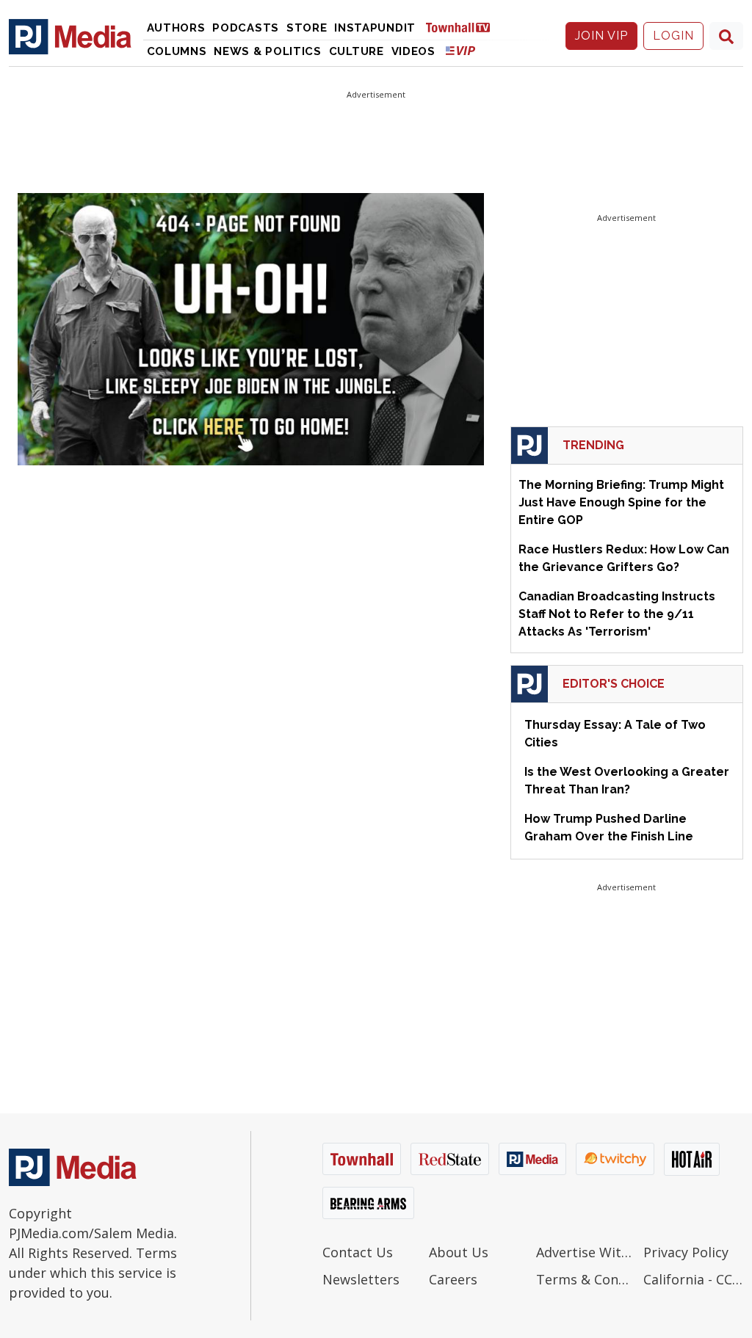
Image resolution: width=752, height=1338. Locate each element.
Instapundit (375, 27)
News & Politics (268, 51)
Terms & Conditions (586, 1279)
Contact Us (357, 1252)
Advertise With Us (586, 1252)
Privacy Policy (685, 1252)
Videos (413, 51)
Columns (177, 51)
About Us (458, 1252)
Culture (356, 51)
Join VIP (601, 36)
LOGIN (673, 36)
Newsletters (361, 1279)
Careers (453, 1279)
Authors (176, 27)
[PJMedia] (70, 36)
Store (307, 27)
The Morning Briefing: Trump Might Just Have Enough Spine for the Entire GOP (621, 502)
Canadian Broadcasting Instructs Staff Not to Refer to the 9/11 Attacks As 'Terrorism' (616, 614)
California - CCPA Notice (693, 1279)
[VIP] (460, 50)
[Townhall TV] (463, 27)
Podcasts (245, 27)
